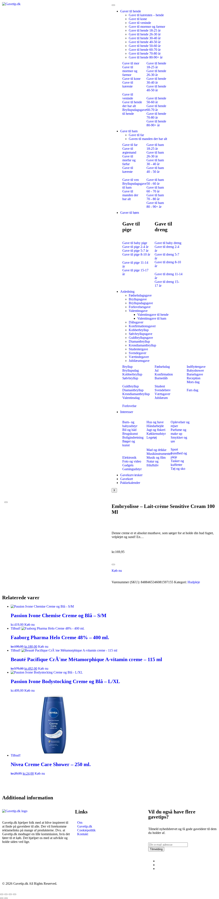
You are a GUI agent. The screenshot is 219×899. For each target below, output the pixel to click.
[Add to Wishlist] (113, 564)
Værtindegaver (139, 357)
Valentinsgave (138, 311)
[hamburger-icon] (113, 5)
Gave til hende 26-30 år (145, 34)
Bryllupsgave (138, 299)
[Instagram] (158, 865)
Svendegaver (137, 353)
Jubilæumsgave (139, 360)
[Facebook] (158, 861)
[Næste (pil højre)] (6, 898)
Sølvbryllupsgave (140, 334)
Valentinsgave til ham (151, 318)
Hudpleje (194, 582)
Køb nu (117, 570)
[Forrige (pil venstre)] (1, 898)
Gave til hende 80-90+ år (146, 57)
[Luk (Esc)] (14, 894)
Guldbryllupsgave (141, 337)
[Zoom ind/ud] (1, 894)
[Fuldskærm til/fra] (6, 894)
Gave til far (136, 135)
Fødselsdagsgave (140, 295)
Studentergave (138, 349)
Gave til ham (129, 131)
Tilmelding (156, 849)
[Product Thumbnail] (6, 502)
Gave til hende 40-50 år (145, 42)
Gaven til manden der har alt (148, 139)
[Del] (10, 894)
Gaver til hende (130, 11)
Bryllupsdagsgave (141, 303)
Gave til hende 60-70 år (145, 49)
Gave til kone (138, 19)
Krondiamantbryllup (142, 345)
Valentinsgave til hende (153, 314)
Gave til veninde (140, 23)
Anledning (127, 291)
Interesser (126, 412)
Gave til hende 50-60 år (145, 46)
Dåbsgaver (136, 322)
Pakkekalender (130, 482)
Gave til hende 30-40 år (145, 38)
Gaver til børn (129, 212)
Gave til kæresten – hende (146, 15)
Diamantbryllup (139, 341)
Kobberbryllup (139, 330)
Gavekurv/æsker (131, 475)
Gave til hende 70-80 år (145, 53)
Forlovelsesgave (140, 307)
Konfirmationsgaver (142, 326)
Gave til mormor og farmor (147, 26)
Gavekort (126, 479)
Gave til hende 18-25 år (145, 30)
